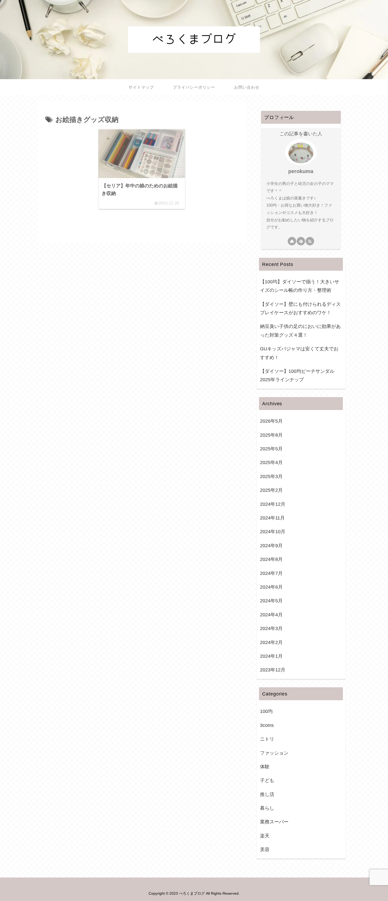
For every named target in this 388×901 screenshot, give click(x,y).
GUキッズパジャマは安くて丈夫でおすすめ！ (299, 353)
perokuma (300, 171)
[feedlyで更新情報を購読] (301, 241)
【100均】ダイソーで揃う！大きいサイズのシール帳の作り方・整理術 (299, 286)
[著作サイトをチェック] (292, 241)
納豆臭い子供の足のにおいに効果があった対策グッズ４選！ (300, 330)
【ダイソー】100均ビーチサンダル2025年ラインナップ (297, 375)
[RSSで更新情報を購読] (310, 241)
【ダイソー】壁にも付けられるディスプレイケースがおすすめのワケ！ (300, 308)
